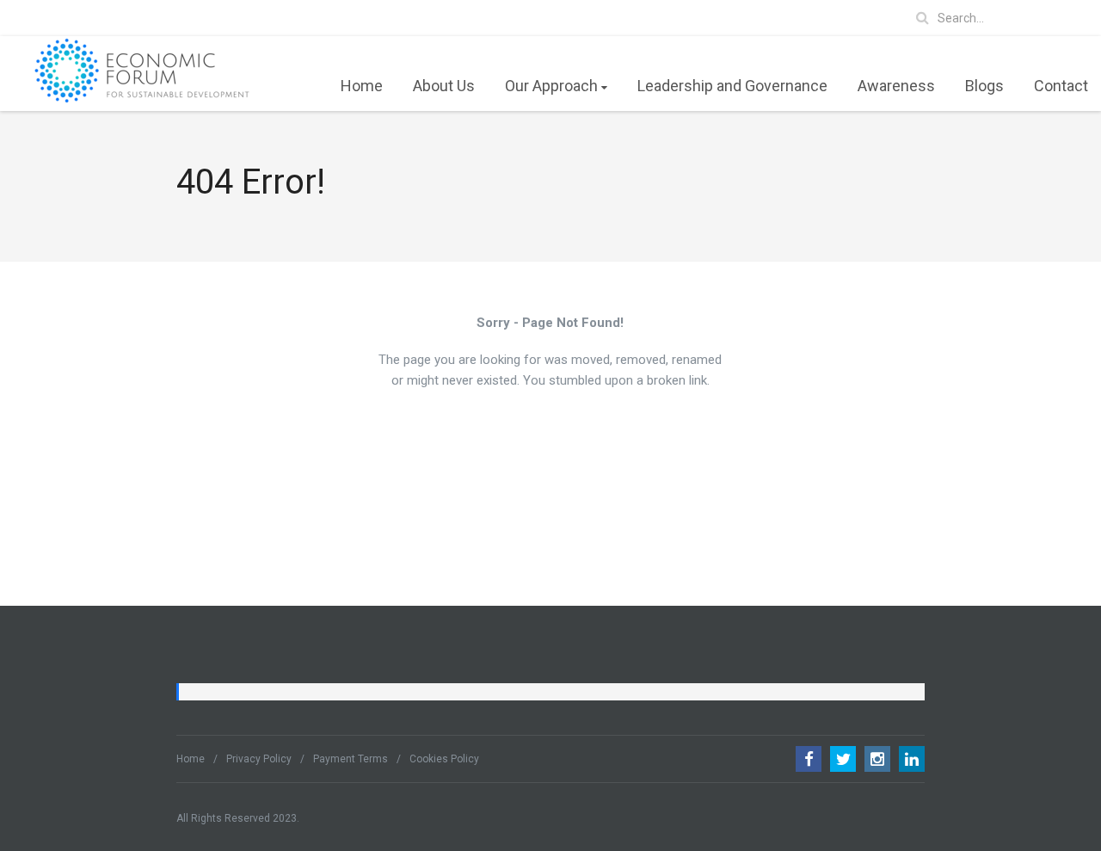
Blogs (984, 86)
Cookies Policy (444, 759)
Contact (1061, 86)
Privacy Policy (259, 759)
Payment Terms (350, 759)
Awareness (896, 86)
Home (362, 86)
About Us (444, 86)
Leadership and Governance (732, 86)
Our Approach (551, 86)
